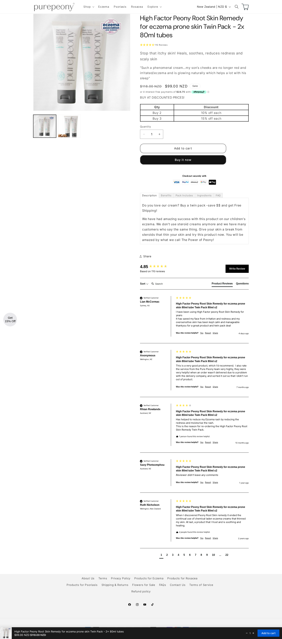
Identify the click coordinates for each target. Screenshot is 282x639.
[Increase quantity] (253, 633)
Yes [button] (201, 333)
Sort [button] (143, 283)
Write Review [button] (237, 268)
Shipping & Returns (115, 585)
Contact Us (177, 585)
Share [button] (147, 256)
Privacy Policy (120, 578)
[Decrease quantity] (246, 633)
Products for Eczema (149, 578)
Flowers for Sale (143, 585)
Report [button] (208, 333)
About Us (88, 578)
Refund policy (140, 591)
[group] (157, 267)
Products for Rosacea (182, 578)
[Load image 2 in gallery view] (69, 126)
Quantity (145, 126)
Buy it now (183, 160)
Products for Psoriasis (82, 585)
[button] (88, 7)
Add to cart (183, 148)
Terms (102, 578)
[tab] (149, 195)
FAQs (162, 585)
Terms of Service (201, 585)
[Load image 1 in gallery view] (44, 126)
